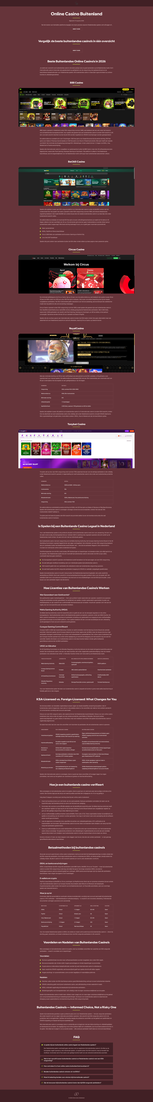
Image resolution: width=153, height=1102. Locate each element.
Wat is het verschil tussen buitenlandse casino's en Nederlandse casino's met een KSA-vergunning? (74, 1059)
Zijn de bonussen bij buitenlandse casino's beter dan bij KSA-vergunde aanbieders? (72, 1083)
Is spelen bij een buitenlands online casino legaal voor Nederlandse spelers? (70, 1045)
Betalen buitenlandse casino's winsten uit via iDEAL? (62, 1071)
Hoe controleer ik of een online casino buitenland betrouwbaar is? (66, 1066)
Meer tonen (76, 29)
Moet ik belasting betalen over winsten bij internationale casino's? (66, 1077)
